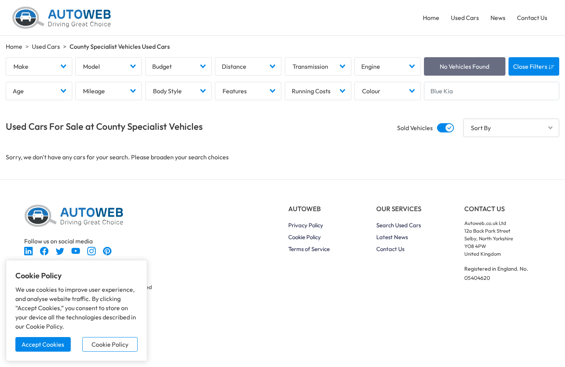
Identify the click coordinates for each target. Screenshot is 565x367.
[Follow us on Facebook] (45, 250)
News (497, 17)
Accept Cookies (43, 344)
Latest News (392, 237)
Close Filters (530, 66)
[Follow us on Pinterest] (107, 250)
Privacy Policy (305, 225)
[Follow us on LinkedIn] (29, 250)
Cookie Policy (109, 344)
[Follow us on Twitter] (60, 250)
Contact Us (532, 17)
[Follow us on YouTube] (76, 250)
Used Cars (465, 17)
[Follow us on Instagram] (92, 250)
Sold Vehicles (415, 128)
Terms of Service (309, 249)
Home (431, 17)
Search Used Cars (398, 225)
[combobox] (39, 66)
